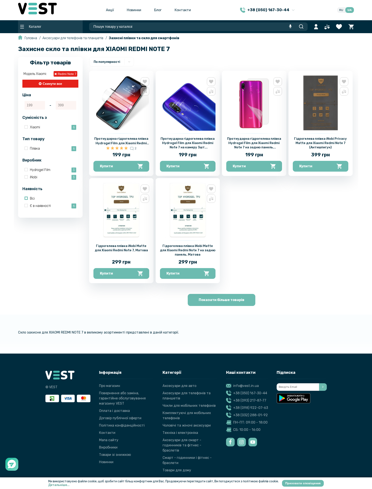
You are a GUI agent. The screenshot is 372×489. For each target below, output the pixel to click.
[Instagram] (241, 442)
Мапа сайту (108, 440)
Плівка (52, 148)
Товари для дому (177, 470)
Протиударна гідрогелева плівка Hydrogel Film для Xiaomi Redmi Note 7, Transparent (121, 143)
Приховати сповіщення (303, 483)
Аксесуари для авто (179, 386)
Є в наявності (52, 206)
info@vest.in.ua (246, 386)
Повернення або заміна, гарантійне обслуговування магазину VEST (122, 398)
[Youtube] (252, 442)
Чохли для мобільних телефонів (189, 406)
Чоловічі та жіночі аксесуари (187, 425)
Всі (32, 198)
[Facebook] (230, 442)
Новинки (134, 10)
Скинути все (52, 83)
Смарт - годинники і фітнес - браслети (187, 460)
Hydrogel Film (52, 170)
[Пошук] (301, 26)
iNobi (52, 177)
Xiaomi (52, 127)
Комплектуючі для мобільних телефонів (187, 415)
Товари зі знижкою (115, 455)
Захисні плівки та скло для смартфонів (144, 38)
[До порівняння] (145, 91)
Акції (110, 10)
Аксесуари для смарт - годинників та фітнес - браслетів (182, 445)
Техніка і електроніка (180, 433)
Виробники (108, 447)
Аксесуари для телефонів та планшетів (72, 38)
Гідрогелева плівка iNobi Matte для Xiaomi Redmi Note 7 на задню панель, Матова (187, 250)
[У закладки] (145, 81)
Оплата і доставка (114, 411)
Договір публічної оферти (120, 418)
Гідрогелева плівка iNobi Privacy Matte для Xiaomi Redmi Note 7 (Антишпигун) (320, 143)
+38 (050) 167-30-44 (250, 393)
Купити (106, 166)
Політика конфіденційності (122, 425)
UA (349, 10)
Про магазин (109, 386)
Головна (31, 38)
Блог (158, 10)
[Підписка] (323, 387)
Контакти (183, 10)
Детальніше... (59, 485)
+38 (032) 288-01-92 (250, 415)
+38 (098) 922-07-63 (250, 408)
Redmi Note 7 (66, 74)
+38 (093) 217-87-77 (249, 400)
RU (341, 10)
